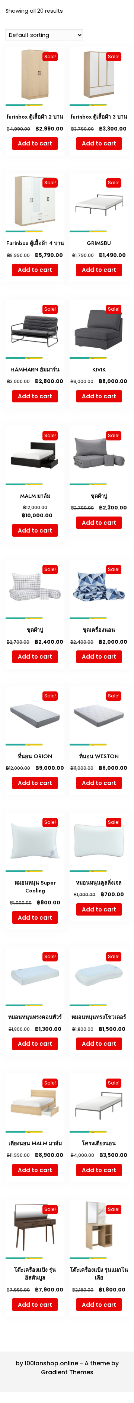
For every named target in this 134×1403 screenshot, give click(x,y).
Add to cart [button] (35, 143)
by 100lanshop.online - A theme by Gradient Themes (67, 1368)
